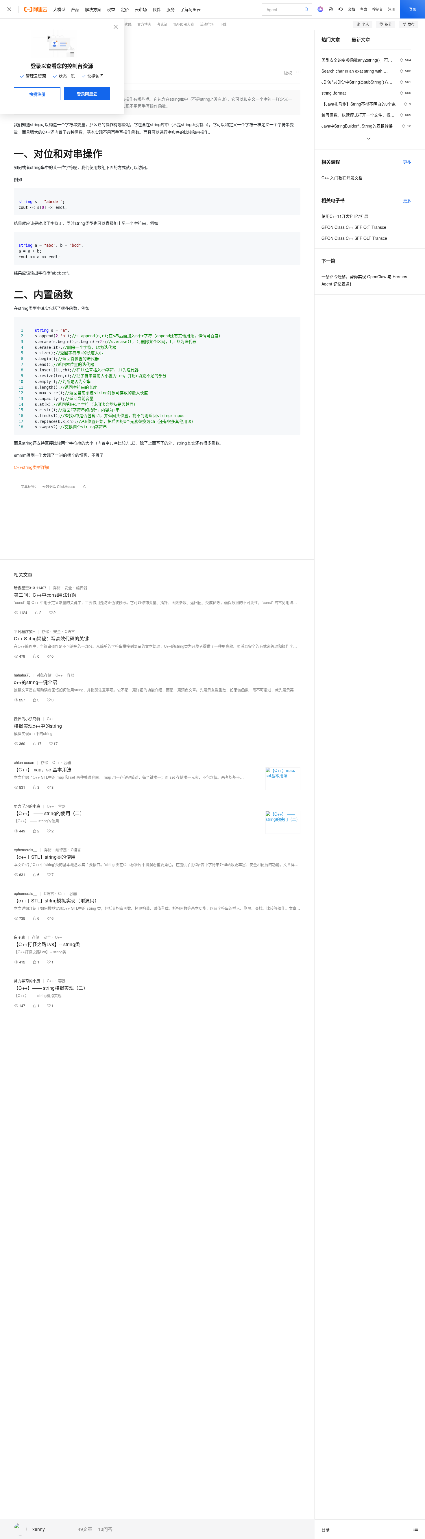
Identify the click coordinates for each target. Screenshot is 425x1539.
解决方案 (93, 9)
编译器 (81, 587)
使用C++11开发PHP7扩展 (344, 216)
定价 (125, 9)
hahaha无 (22, 675)
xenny (38, 1529)
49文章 (85, 1529)
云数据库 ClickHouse (58, 486)
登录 (412, 9)
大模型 (59, 9)
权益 (111, 9)
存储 (56, 587)
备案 (363, 9)
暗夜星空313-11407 (30, 587)
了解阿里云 (190, 9)
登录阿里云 (87, 94)
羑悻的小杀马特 (27, 718)
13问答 (105, 1529)
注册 (391, 9)
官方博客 (144, 24)
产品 (75, 9)
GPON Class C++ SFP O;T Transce (353, 227)
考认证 (162, 24)
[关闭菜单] (9, 9)
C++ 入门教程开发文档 (342, 177)
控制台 (377, 9)
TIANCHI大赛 (183, 24)
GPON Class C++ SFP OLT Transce (354, 238)
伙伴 (157, 9)
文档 (351, 9)
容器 (70, 675)
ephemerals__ (25, 849)
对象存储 (43, 675)
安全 (68, 587)
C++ (86, 486)
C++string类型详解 (31, 467)
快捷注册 (37, 94)
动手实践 (125, 24)
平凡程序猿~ (24, 631)
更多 (407, 162)
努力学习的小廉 (27, 806)
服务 (171, 9)
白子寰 (19, 937)
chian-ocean (24, 762)
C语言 (70, 631)
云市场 (141, 9)
